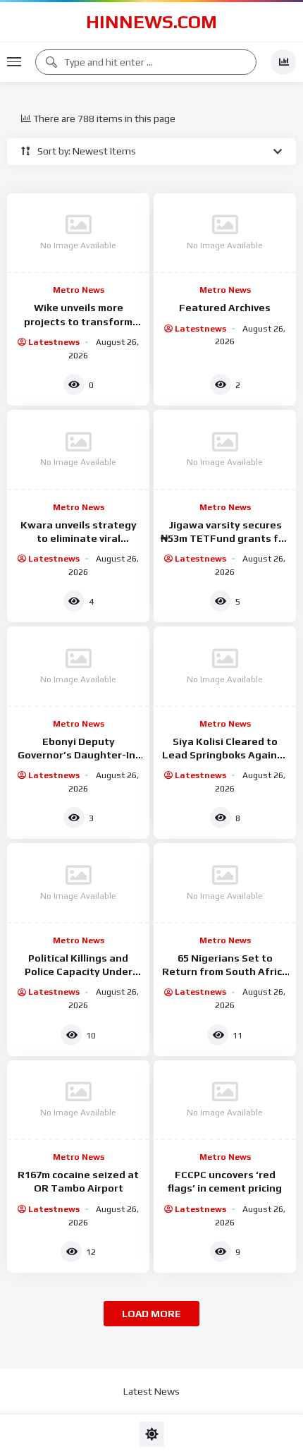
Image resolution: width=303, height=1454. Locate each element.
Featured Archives (225, 307)
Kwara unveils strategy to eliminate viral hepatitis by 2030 (78, 538)
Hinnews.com (151, 21)
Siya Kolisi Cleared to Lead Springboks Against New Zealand (224, 755)
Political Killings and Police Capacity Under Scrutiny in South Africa (78, 971)
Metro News (78, 290)
